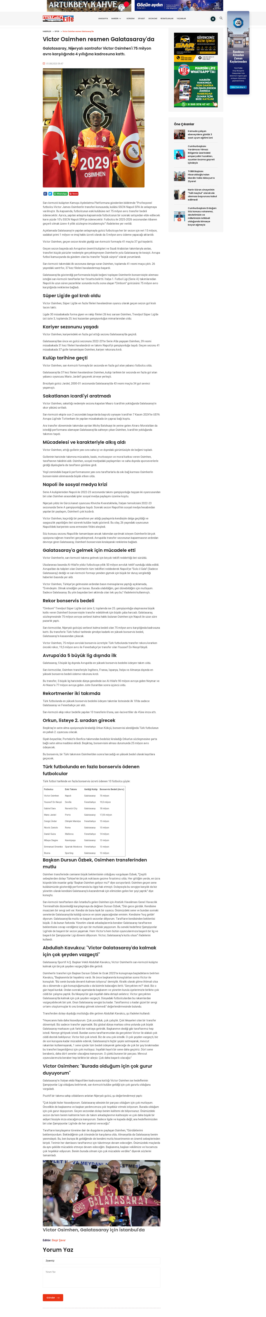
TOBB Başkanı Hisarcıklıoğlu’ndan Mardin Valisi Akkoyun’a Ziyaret (201, 176)
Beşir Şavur (59, 1240)
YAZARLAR (181, 18)
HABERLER (47, 31)
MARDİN (114, 18)
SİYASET (141, 18)
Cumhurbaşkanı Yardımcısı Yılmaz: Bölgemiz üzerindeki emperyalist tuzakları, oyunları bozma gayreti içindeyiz (201, 154)
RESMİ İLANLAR (167, 18)
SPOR (57, 31)
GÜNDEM (130, 18)
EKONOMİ (153, 18)
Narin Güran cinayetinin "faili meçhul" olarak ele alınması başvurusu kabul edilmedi (202, 194)
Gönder (51, 1297)
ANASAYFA (103, 18)
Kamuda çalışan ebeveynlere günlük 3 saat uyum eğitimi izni (200, 134)
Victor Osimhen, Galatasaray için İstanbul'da (94, 1230)
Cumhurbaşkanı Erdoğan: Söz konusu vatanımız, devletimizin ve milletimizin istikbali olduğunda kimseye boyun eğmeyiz (202, 216)
